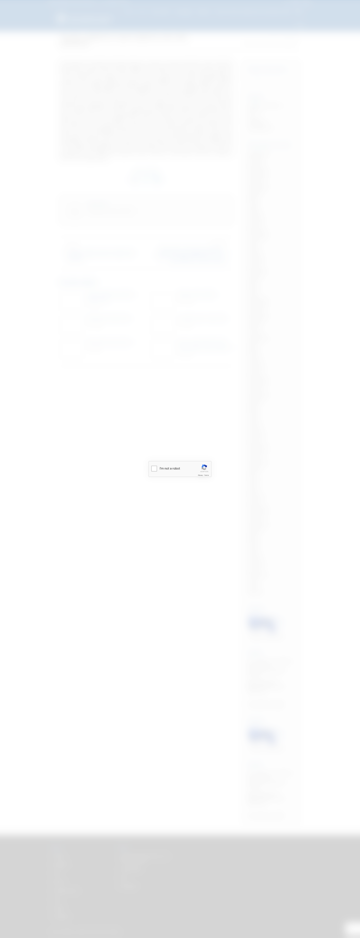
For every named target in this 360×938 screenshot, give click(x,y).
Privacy (200, 475)
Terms (206, 475)
